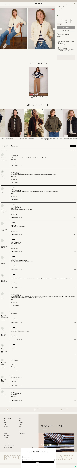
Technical (5, 433)
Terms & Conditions (7, 435)
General (5, 422)
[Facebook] (32, 447)
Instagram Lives (21, 428)
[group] (5, 145)
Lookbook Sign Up (22, 433)
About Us (20, 420)
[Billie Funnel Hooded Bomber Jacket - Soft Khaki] (46, 123)
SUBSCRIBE (38, 462)
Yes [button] (17, 165)
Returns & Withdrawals (7, 428)
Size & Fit (66, 54)
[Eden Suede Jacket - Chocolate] (27, 123)
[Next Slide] (76, 121)
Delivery (5, 424)
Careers (20, 424)
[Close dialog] (55, 448)
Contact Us (21, 422)
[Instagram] (34, 447)
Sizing (20, 426)
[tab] (73, 150)
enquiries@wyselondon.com (11, 445)
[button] (67, 4)
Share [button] (21, 165)
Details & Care (60, 54)
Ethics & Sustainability (7, 439)
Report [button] (19, 165)
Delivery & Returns (72, 54)
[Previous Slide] (1, 121)
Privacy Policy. (40, 465)
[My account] (72, 4)
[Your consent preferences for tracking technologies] (75, 466)
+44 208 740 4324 (10, 447)
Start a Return (6, 426)
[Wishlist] (71, 4)
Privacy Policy (6, 437)
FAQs (5, 420)
